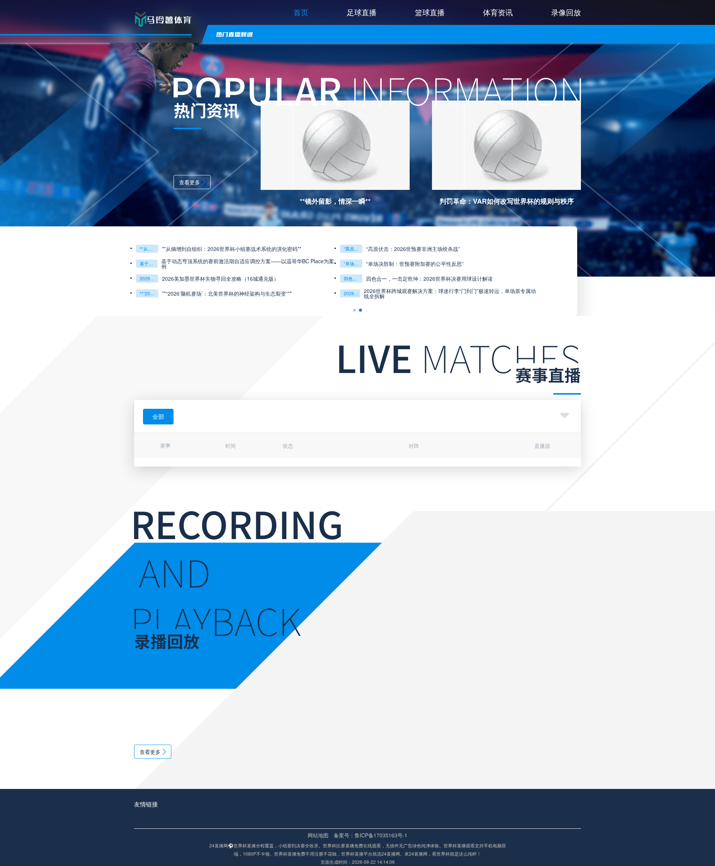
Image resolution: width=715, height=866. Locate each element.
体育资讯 (498, 12)
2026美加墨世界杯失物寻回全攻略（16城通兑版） (149, 278)
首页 (300, 12)
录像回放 (566, 12)
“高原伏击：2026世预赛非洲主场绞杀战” (353, 248)
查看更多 (189, 182)
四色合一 (353, 278)
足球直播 (361, 12)
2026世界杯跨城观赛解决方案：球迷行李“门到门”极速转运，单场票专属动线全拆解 (450, 293)
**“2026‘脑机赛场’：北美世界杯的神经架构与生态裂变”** (149, 293)
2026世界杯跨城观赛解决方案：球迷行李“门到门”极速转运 (353, 293)
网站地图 (318, 835)
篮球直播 (430, 12)
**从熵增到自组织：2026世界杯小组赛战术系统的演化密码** (149, 248)
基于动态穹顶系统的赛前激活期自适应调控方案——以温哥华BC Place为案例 (149, 263)
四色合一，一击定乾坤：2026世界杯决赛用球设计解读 (429, 278)
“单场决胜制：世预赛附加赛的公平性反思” (353, 263)
